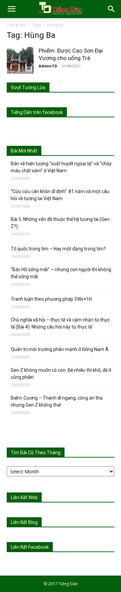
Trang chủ (16, 25)
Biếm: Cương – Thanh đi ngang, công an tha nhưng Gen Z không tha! (57, 401)
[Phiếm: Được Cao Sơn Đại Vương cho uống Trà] (20, 60)
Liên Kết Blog (24, 522)
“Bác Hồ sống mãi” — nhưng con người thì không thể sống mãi (61, 273)
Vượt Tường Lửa (28, 87)
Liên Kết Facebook (30, 547)
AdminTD (48, 65)
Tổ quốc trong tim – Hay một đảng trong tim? (58, 248)
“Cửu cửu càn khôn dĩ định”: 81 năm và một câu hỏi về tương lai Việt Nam (60, 195)
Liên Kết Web (24, 497)
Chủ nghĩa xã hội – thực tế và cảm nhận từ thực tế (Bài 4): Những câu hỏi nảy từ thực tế (60, 323)
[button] (11, 9)
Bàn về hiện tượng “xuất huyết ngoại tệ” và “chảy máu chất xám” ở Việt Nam (61, 167)
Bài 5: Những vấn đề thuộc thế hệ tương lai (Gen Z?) (60, 223)
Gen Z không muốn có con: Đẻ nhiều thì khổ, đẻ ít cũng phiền (61, 373)
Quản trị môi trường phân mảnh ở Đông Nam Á (60, 349)
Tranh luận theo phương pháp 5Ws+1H (51, 299)
